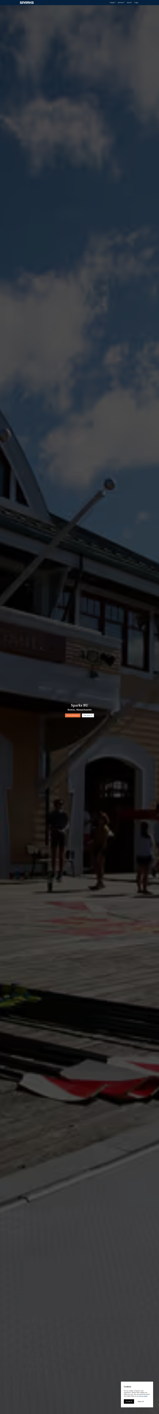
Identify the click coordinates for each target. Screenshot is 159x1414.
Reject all (141, 1401)
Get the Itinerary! (73, 715)
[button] (113, 2)
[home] (27, 2)
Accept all (129, 1401)
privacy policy (143, 1396)
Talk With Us (87, 715)
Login (136, 2)
